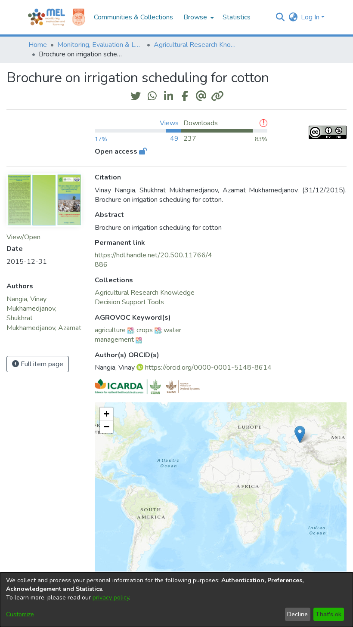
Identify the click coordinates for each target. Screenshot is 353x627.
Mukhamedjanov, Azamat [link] (43, 328)
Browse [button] (195, 17)
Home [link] (37, 44)
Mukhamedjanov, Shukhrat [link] (31, 313)
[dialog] (176, 599)
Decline (297, 614)
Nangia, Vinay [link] (26, 299)
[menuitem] (198, 17)
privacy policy (111, 597)
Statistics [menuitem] (237, 17)
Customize (20, 614)
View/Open (23, 237)
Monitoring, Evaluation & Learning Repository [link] (100, 44)
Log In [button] (311, 17)
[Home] (46, 17)
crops (144, 330)
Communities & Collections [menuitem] (133, 17)
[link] (145, 292)
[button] (280, 17)
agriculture (110, 330)
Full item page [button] (41, 364)
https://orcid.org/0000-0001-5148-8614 (208, 367)
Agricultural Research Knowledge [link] (197, 44)
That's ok (328, 614)
